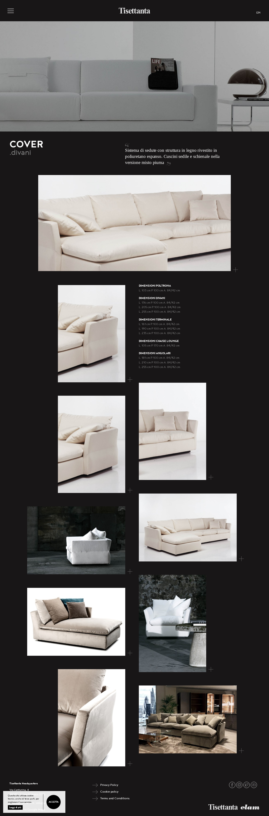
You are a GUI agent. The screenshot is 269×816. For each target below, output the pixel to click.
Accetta (53, 801)
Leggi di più (15, 807)
